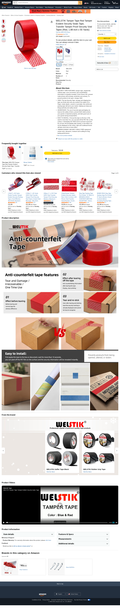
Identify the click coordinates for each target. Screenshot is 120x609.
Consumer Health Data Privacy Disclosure (62, 599)
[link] (33, 153)
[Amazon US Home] (42, 595)
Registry (111, 7)
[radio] (4, 21)
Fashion (104, 7)
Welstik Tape (107, 48)
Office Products (5, 15)
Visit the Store (50, 472)
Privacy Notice (46, 599)
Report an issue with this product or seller (70, 139)
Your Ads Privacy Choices (80, 599)
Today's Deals (78, 7)
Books (85, 7)
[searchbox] (47, 3)
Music (117, 7)
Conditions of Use (36, 599)
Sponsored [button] (4, 556)
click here (48, 540)
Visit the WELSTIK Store (63, 32)
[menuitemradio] (113, 522)
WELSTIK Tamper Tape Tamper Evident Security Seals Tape (21, 490)
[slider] (57, 522)
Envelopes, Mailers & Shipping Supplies (35, 15)
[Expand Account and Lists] (102, 3)
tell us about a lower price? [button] (22, 546)
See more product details (64, 135)
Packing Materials (50, 15)
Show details (51, 161)
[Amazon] (6, 2)
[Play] (3, 522)
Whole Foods (68, 7)
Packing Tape (60, 15)
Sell (99, 7)
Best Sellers (39, 7)
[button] (3, 7)
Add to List (100, 69)
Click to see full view (30, 68)
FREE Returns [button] (60, 44)
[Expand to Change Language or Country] (88, 3)
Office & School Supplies (17, 15)
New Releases (49, 7)
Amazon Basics (29, 7)
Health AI (10, 7)
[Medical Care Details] (23, 7)
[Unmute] (116, 522)
